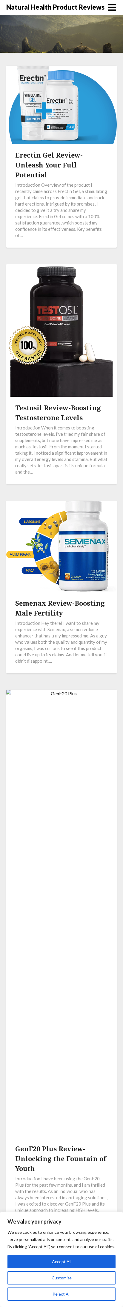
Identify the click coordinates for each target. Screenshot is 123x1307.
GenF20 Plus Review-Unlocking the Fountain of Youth (60, 1158)
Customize (62, 1277)
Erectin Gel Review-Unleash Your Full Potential (49, 164)
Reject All (61, 1293)
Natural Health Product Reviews (55, 7)
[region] (61, 1259)
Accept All (61, 1261)
